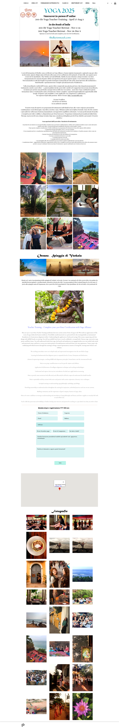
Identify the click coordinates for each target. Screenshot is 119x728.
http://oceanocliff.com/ (75, 95)
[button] (115, 3)
